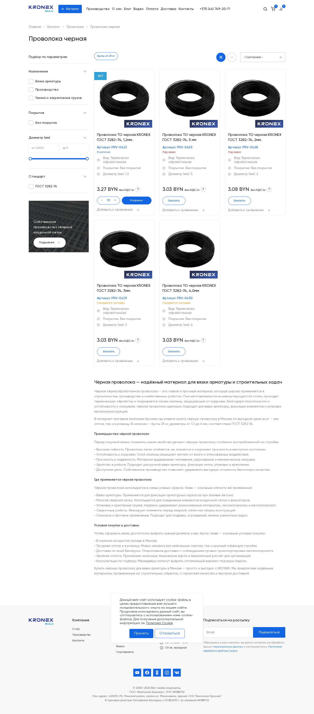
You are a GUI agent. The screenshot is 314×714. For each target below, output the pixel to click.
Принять (141, 633)
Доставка (168, 9)
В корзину (136, 200)
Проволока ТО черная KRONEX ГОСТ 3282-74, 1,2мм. (123, 137)
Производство (98, 9)
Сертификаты (125, 652)
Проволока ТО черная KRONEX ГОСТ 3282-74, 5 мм (189, 137)
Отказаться (170, 633)
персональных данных (228, 646)
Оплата (152, 9)
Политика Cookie (159, 623)
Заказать (174, 200)
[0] (273, 9)
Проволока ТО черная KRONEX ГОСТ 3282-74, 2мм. (254, 137)
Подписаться (269, 632)
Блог (127, 9)
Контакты (186, 9)
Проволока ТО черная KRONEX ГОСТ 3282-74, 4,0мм (189, 288)
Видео (139, 9)
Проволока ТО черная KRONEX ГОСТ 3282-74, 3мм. (123, 288)
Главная (35, 27)
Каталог (72, 9)
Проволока (75, 27)
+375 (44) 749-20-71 (215, 9)
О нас (117, 9)
